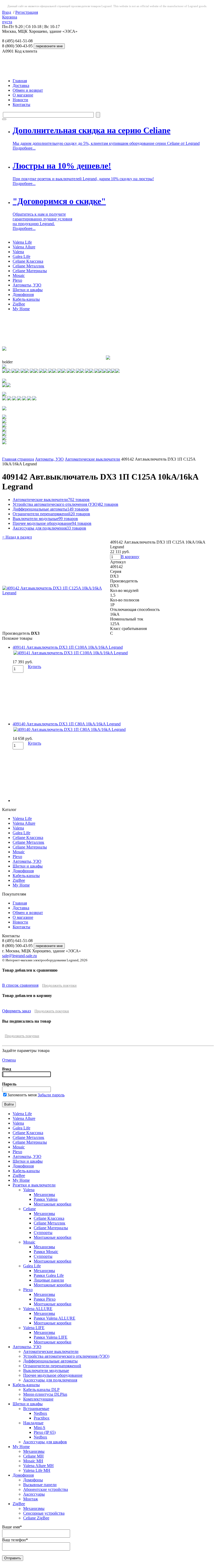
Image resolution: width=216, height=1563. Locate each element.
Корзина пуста (9, 19)
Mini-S (39, 1427)
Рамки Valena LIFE (50, 1337)
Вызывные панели (40, 1484)
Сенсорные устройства (44, 1513)
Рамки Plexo (45, 1299)
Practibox (42, 1418)
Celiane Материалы (30, 270)
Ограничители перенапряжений (51, 514)
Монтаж (30, 1499)
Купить (34, 666)
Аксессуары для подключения (49, 528)
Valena (18, 251)
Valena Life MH (36, 1470)
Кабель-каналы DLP (41, 1389)
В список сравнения (20, 985)
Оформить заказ (16, 1011)
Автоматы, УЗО (27, 285)
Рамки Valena (45, 1199)
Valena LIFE (34, 1327)
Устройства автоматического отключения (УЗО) (65, 504)
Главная (20, 80)
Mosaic (19, 275)
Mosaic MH (33, 1461)
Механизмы (44, 1194)
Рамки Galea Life (49, 1275)
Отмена (9, 1060)
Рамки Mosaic (46, 1251)
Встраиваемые (36, 1408)
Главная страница (18, 459)
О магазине (23, 95)
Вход (6, 12)
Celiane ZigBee (36, 1518)
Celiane (29, 1209)
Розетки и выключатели (34, 1185)
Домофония (23, 294)
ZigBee (19, 304)
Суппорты (43, 1232)
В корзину (130, 556)
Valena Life (22, 242)
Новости (20, 100)
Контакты (21, 104)
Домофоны (33, 1480)
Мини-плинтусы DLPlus (45, 1394)
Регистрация (26, 12)
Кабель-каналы (26, 299)
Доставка (21, 85)
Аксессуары (34, 1494)
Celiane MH (33, 1456)
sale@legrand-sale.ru (19, 955)
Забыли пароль (51, 1095)
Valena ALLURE (37, 1308)
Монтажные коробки (52, 1204)
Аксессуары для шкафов (45, 1442)
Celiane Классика (28, 261)
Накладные (33, 1423)
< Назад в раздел (17, 537)
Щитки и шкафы (28, 289)
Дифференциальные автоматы (51, 509)
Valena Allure (24, 247)
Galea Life (21, 256)
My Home (21, 309)
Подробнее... (24, 148)
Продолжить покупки (59, 985)
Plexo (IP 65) (45, 1432)
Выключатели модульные (45, 518)
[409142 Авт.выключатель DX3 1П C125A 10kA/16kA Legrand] (56, 593)
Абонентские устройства (45, 1489)
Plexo (17, 280)
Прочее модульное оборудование (52, 523)
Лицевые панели (49, 1280)
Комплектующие (38, 1399)
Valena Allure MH (38, 1465)
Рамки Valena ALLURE (54, 1318)
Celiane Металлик (28, 266)
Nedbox (40, 1413)
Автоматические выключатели (92, 459)
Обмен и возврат (28, 90)
